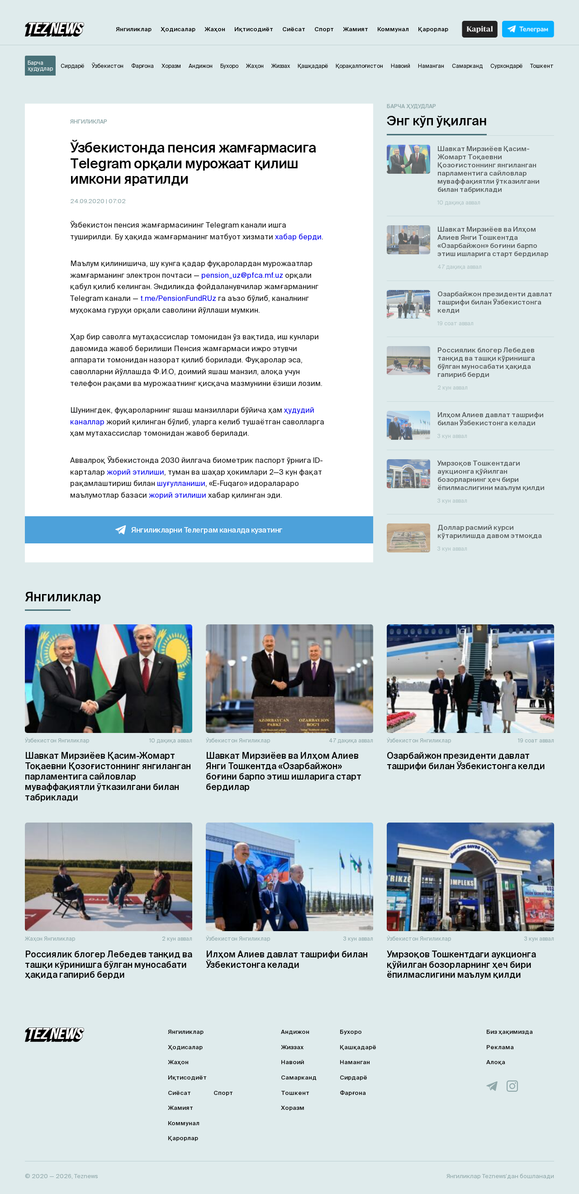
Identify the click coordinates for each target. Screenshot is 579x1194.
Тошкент (295, 1092)
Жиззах (292, 1047)
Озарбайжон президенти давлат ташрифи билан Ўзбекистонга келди (466, 761)
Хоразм (292, 1107)
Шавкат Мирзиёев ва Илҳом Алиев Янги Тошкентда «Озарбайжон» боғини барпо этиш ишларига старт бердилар (283, 771)
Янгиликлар (134, 29)
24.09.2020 (88, 201)
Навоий (292, 1062)
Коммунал (393, 29)
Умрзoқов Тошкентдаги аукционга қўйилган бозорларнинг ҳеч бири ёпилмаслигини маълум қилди (461, 964)
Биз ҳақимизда (509, 1031)
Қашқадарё (358, 1047)
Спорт (324, 29)
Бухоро (351, 1031)
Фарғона (353, 1092)
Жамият (355, 29)
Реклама (500, 1047)
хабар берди (298, 237)
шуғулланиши (181, 483)
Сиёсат (293, 29)
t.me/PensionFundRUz (178, 298)
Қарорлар (433, 29)
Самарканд (299, 1077)
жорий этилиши (135, 472)
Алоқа (495, 1062)
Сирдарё (353, 1077)
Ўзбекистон (41, 740)
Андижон (295, 1031)
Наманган (355, 1062)
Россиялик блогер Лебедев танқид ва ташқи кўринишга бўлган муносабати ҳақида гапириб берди (108, 964)
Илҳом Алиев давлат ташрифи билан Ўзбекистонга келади (287, 959)
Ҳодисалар (178, 29)
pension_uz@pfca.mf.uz (242, 275)
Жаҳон (214, 29)
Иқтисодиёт (253, 29)
